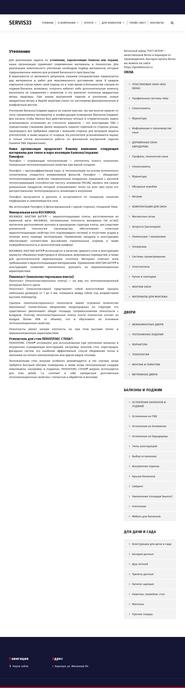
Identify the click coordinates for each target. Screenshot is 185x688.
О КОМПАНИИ (67, 22)
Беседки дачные (143, 554)
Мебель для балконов (146, 516)
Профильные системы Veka (150, 98)
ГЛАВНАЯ (47, 22)
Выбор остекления (144, 456)
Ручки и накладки (144, 276)
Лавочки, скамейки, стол (148, 594)
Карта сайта (20, 666)
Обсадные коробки (144, 186)
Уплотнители (141, 266)
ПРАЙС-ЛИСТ (138, 22)
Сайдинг (137, 486)
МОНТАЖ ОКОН (141, 286)
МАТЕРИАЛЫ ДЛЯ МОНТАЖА (149, 296)
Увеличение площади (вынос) (152, 496)
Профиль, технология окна (150, 156)
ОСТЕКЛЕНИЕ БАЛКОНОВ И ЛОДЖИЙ (149, 404)
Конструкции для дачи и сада (151, 544)
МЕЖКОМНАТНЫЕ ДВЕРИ (148, 324)
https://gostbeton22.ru (138, 67)
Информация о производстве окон (151, 130)
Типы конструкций (144, 446)
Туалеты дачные (143, 574)
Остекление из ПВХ (144, 416)
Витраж (137, 196)
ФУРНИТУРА (139, 344)
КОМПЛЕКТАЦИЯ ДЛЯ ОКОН (149, 206)
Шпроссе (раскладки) (146, 226)
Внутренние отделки (145, 466)
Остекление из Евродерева (150, 436)
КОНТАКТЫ (157, 22)
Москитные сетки (143, 216)
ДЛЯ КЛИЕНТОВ (111, 22)
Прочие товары (142, 614)
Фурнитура (139, 118)
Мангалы (138, 604)
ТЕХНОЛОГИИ (140, 354)
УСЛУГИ (88, 22)
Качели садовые (143, 584)
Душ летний (140, 564)
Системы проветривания (148, 256)
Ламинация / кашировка (149, 236)
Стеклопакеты (141, 108)
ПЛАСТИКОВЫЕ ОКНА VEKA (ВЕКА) (149, 86)
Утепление (139, 506)
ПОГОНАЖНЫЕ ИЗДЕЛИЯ (148, 334)
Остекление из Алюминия (149, 426)
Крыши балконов (143, 476)
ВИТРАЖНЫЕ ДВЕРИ (145, 374)
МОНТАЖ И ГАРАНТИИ (146, 364)
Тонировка (139, 246)
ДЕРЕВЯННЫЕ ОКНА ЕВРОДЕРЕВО (144, 144)
